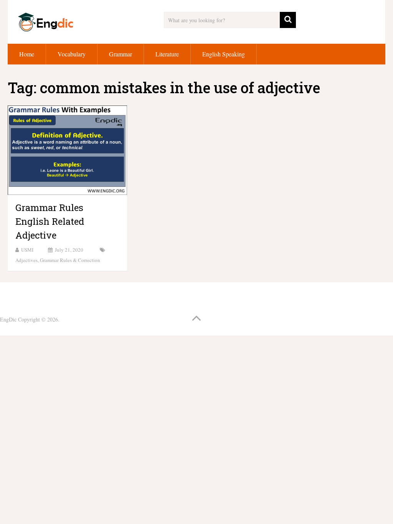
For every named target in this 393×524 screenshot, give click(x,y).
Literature (167, 54)
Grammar (120, 54)
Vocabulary (72, 54)
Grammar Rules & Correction (70, 260)
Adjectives (26, 260)
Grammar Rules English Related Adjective (49, 221)
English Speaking (223, 54)
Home (26, 54)
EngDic (8, 319)
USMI (27, 249)
